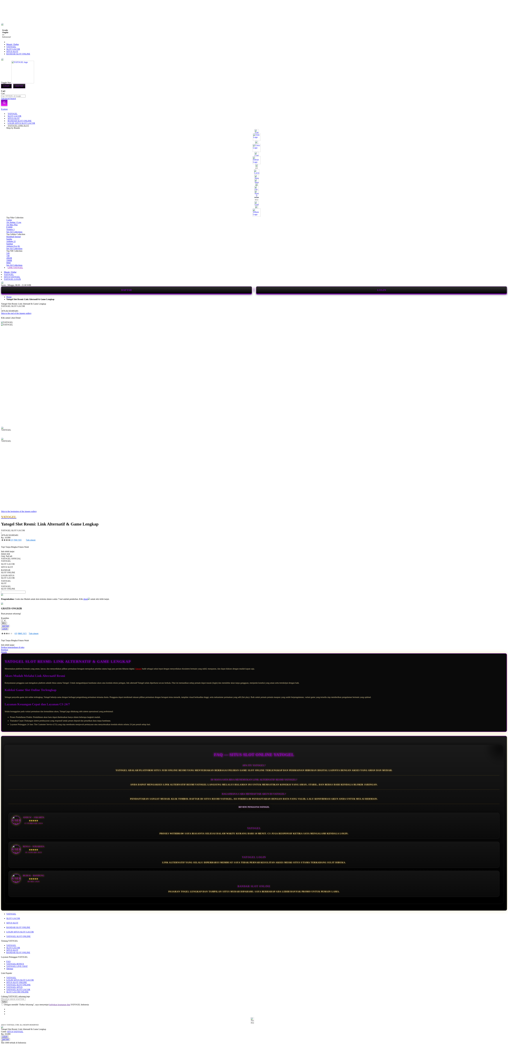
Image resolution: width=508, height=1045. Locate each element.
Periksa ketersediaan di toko (12, 647)
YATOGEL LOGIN (12, 279)
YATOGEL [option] (6, 561)
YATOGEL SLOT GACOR (18, 989)
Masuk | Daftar (12, 44)
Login (6, 86)
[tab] (254, 109)
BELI (4, 623)
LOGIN (381, 290)
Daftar (19, 86)
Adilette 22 (11, 241)
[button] (6, 432)
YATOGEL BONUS (15, 964)
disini (85, 599)
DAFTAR (126, 290)
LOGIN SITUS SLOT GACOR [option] (8, 576)
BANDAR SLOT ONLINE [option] (8, 571)
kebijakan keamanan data (59, 1004)
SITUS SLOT (12, 51)
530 (8, 253)
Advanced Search (8, 98)
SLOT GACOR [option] (8, 564)
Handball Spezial (13, 236)
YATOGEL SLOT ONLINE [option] (8, 587)
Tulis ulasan (31, 540)
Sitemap (9, 969)
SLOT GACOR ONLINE (17, 992)
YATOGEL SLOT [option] (6, 582)
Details (4, 652)
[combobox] (13, 96)
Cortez (9, 220)
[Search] (4, 103)
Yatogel (138, 669)
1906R (9, 260)
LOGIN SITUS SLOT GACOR (20, 932)
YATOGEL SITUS (14, 987)
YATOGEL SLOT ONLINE (18, 936)
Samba (9, 239)
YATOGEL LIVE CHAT (17, 966)
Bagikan (4, 650)
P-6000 (9, 227)
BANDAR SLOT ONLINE (18, 54)
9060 (8, 263)
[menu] (254, 191)
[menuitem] (12, 114)
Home (9, 297)
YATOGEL (11, 47)
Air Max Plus (12, 225)
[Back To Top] (2, 1041)
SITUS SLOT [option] (7, 567)
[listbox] (99, 575)
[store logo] (23, 82)
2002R (9, 258)
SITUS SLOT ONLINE (16, 982)
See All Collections (14, 232)
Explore (4, 109)
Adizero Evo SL (13, 246)
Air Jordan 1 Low (13, 222)
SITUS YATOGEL (12, 277)
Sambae (9, 244)
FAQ (8, 961)
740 (8, 256)
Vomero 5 (10, 229)
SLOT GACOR (13, 49)
